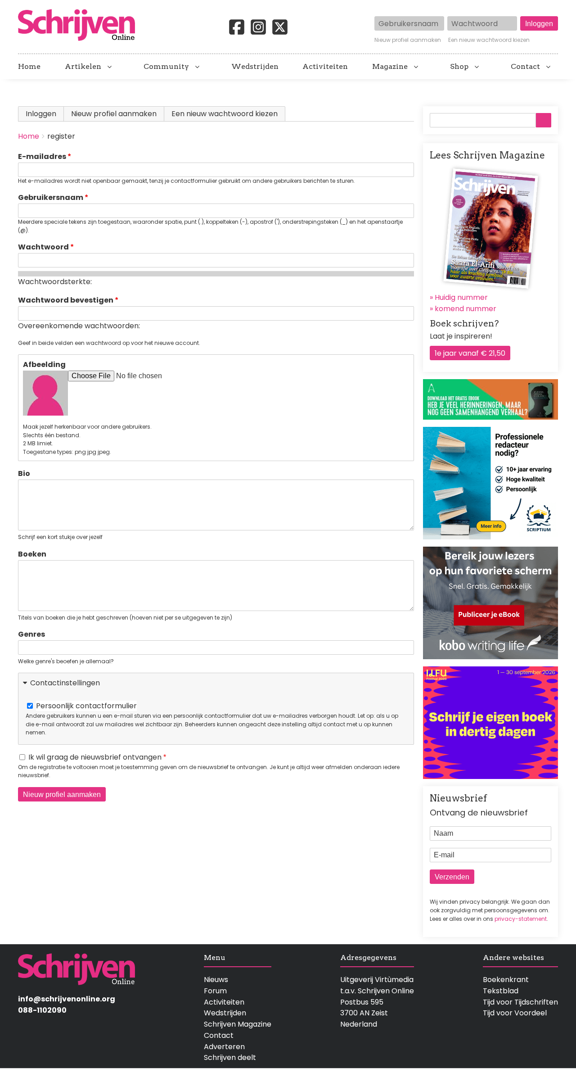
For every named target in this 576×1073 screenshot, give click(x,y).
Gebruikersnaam (50, 197)
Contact (525, 66)
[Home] (80, 25)
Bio (24, 473)
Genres (31, 634)
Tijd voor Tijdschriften (520, 1002)
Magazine (390, 66)
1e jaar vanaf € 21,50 (470, 353)
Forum (215, 991)
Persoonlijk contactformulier (86, 706)
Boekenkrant (506, 979)
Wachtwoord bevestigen (65, 300)
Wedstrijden (255, 66)
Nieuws (216, 979)
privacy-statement (521, 919)
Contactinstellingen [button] (65, 683)
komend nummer (465, 308)
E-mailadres (42, 156)
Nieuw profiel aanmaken (407, 40)
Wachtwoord (43, 247)
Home (29, 66)
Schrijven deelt (230, 1057)
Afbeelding (44, 364)
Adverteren (224, 1046)
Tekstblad (500, 991)
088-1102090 (42, 1010)
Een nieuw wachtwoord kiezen (489, 40)
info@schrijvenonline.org (66, 999)
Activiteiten (325, 66)
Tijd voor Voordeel (515, 1013)
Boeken (32, 554)
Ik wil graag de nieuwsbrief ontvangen (95, 757)
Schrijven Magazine (237, 1024)
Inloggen (41, 114)
